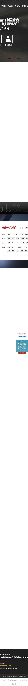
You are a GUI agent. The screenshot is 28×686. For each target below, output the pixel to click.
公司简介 (18, 6)
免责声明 (24, 680)
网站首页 (3, 6)
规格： (26, 121)
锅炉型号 (12, 462)
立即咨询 (21, 462)
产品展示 (11, 6)
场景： (26, 127)
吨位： (26, 156)
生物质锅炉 (16, 75)
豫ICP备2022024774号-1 (14, 680)
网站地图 (14, 684)
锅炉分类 (16, 462)
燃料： (26, 123)
